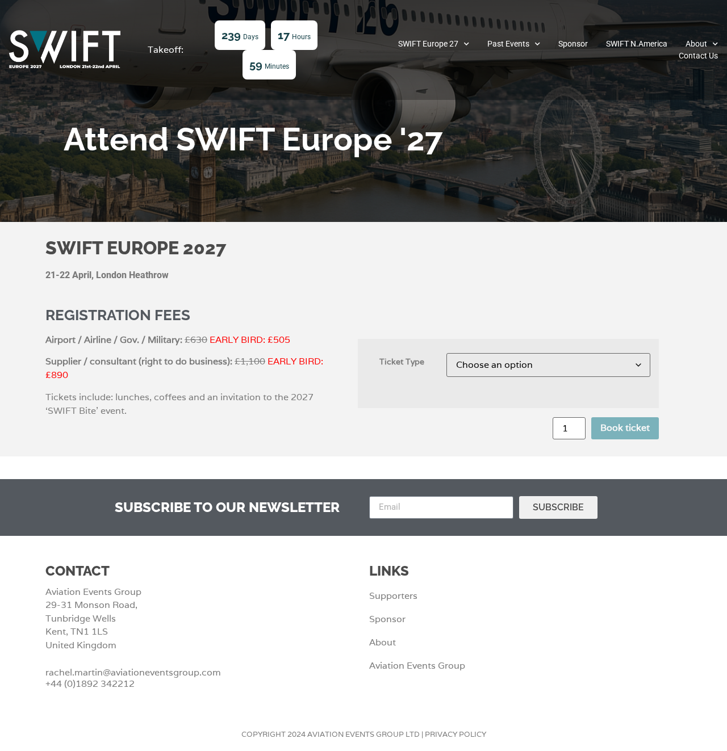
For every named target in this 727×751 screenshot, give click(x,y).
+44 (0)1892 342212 (90, 684)
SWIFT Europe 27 (428, 43)
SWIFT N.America (636, 43)
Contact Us (698, 55)
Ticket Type (401, 362)
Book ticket (625, 428)
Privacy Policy (455, 734)
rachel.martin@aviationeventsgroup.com (133, 672)
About (696, 43)
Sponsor (573, 43)
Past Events (508, 43)
